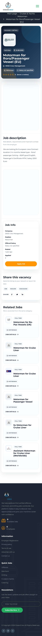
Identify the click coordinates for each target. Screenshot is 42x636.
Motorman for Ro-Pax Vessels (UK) (23, 323)
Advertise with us (8, 552)
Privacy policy (7, 544)
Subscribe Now (11, 610)
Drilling (4, 575)
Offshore (5, 567)
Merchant (5, 571)
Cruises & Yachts (27, 14)
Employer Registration (10, 541)
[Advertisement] (21, 107)
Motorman (22, 16)
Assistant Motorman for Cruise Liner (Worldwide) (24, 453)
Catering (5, 583)
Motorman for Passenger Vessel (22, 400)
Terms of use (6, 548)
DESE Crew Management (15, 66)
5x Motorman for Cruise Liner (22, 426)
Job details (11, 334)
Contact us (6, 556)
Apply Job (21, 264)
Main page (12, 14)
